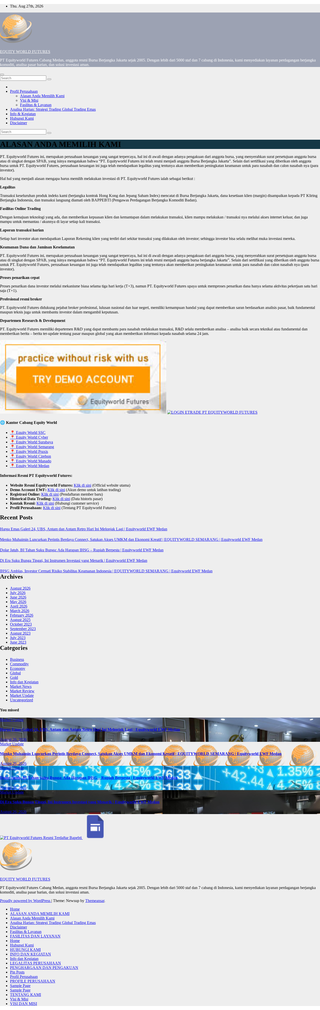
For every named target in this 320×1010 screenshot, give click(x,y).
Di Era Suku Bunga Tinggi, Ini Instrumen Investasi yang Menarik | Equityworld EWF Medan (73, 560)
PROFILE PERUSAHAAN (32, 981)
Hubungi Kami (22, 118)
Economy (17, 668)
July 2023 (18, 638)
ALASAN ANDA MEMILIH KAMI (40, 914)
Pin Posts (17, 972)
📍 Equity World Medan (29, 466)
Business (17, 659)
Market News (21, 686)
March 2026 (19, 611)
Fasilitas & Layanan (36, 105)
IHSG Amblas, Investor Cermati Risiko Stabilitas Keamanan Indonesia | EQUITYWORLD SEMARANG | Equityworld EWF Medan (106, 571)
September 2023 (23, 629)
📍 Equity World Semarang (32, 447)
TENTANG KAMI (25, 995)
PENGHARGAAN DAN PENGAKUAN (44, 968)
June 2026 (18, 597)
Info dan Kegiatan (24, 682)
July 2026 (18, 593)
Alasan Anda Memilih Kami (42, 96)
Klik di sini (82, 485)
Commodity (19, 664)
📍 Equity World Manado (30, 461)
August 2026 (20, 588)
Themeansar (94, 901)
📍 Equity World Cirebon (30, 456)
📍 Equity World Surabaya (31, 442)
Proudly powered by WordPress (25, 901)
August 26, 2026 (13, 739)
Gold (14, 677)
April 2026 (18, 606)
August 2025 (20, 620)
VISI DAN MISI (23, 1004)
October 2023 (21, 624)
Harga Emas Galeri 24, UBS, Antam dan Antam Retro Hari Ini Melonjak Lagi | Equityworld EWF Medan (83, 529)
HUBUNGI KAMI (25, 950)
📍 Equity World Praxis (29, 451)
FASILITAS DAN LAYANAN (35, 936)
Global (15, 673)
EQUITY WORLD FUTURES (25, 51)
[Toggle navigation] (2, 74)
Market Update (22, 695)
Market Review (22, 691)
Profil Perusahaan (24, 91)
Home (15, 909)
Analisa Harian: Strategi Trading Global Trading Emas (53, 109)
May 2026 (18, 602)
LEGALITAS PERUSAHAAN (35, 963)
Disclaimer (18, 123)
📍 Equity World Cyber (29, 437)
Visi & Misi (29, 100)
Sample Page (20, 986)
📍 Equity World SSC (28, 432)
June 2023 (18, 642)
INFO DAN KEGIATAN (30, 954)
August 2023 (20, 633)
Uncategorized (21, 700)
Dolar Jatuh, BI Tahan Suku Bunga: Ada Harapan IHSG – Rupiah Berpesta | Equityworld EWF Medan (82, 550)
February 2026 (21, 615)
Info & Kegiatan (23, 114)
